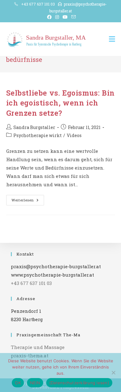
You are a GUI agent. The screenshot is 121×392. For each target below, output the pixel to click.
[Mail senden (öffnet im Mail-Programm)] (72, 17)
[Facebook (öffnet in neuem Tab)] (49, 17)
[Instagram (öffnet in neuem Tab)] (57, 17)
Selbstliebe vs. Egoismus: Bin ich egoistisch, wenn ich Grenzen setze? (60, 102)
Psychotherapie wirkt (37, 135)
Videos (74, 135)
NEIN (35, 382)
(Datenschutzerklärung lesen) (79, 382)
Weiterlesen (27, 201)
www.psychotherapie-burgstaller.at (52, 275)
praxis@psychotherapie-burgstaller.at (56, 266)
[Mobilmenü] (112, 39)
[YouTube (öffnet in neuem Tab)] (65, 17)
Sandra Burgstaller (34, 127)
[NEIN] (113, 372)
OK (18, 382)
